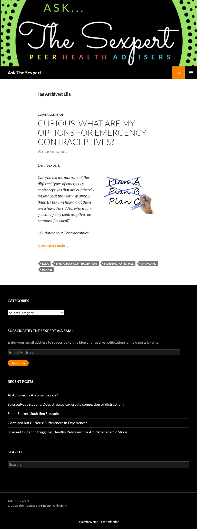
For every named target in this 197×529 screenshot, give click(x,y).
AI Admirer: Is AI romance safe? (33, 395)
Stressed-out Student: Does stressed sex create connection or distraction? (66, 404)
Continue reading (55, 245)
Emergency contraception (76, 263)
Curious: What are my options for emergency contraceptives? (92, 132)
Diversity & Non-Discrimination (98, 522)
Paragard (148, 263)
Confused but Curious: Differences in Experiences (47, 423)
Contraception (51, 114)
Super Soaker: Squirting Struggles (34, 413)
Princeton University (170, 504)
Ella (45, 263)
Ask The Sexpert (24, 72)
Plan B (47, 269)
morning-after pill (119, 263)
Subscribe (18, 363)
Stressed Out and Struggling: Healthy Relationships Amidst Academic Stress (67, 432)
